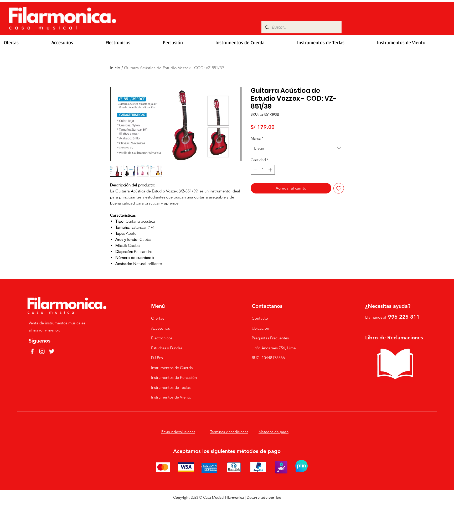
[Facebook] (32, 351)
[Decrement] (254, 169)
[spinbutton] (262, 169)
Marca (257, 138)
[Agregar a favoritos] (338, 188)
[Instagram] (41, 351)
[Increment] (270, 169)
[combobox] (297, 148)
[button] (75, 42)
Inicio (115, 67)
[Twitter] (51, 351)
